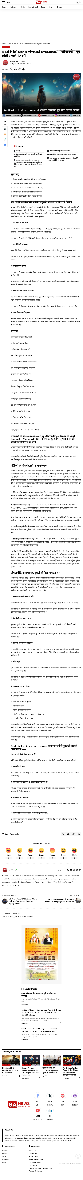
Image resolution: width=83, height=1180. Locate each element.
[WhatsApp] (80, 870)
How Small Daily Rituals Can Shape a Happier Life (10, 1070)
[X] (68, 870)
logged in (15, 916)
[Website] (62, 870)
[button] (4, 2)
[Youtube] (38, 1114)
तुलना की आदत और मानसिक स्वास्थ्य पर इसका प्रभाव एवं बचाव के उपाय (51, 1070)
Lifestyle (6, 47)
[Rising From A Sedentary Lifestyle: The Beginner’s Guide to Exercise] (31, 1060)
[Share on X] (11, 69)
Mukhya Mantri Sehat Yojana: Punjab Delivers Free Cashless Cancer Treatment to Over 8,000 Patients (41, 1012)
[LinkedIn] (50, 1114)
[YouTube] (71, 870)
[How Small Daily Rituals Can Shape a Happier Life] (11, 1060)
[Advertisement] (41, 25)
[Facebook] (65, 870)
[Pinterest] (77, 870)
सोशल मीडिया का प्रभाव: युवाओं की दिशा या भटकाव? (62, 154)
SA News (12, 61)
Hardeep (25, 1023)
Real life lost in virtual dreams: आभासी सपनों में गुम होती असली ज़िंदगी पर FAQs (62, 159)
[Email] (15, 69)
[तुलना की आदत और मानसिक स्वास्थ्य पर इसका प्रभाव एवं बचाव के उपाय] (52, 1060)
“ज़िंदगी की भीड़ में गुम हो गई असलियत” (59, 151)
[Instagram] (74, 870)
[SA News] (41, 2)
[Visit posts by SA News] (5, 62)
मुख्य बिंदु (17, 150)
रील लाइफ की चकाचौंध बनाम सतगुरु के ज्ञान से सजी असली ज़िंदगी (28, 155)
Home (4, 44)
